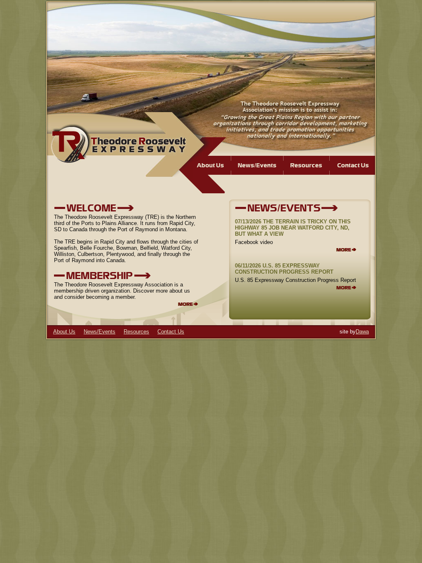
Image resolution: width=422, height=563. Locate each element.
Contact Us (170, 331)
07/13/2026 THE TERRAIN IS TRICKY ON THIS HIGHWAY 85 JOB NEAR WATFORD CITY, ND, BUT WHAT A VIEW (293, 227)
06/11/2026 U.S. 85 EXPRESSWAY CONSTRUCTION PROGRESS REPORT (284, 269)
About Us (64, 331)
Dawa (362, 331)
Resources (136, 331)
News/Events (99, 331)
